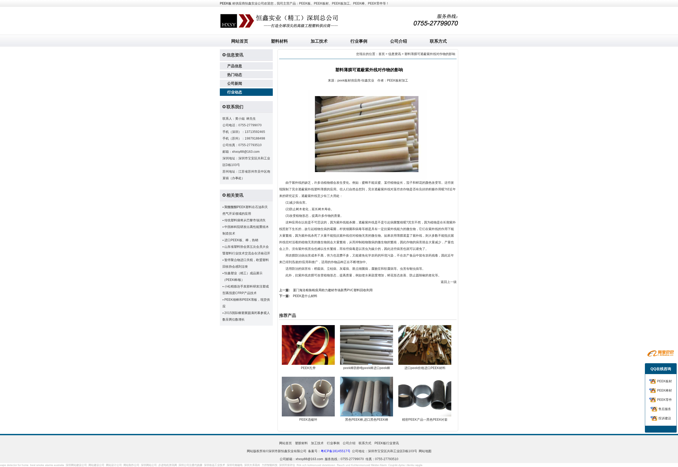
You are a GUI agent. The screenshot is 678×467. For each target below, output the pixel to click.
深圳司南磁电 (235, 465)
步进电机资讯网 (167, 465)
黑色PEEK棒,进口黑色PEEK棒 (366, 419)
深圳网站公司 (149, 465)
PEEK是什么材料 (305, 296)
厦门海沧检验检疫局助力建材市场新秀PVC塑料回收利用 (333, 290)
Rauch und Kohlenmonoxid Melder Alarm (362, 465)
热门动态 (234, 75)
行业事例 (358, 41)
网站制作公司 (131, 465)
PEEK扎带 (308, 368)
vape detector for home (14, 465)
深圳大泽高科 (252, 465)
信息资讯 (394, 54)
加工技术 (319, 41)
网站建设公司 (96, 465)
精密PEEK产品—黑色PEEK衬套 (425, 419)
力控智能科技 (270, 465)
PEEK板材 (664, 381)
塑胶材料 (301, 443)
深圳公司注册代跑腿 (190, 465)
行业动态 (234, 92)
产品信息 (234, 66)
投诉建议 (664, 418)
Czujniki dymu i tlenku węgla (405, 465)
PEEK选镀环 (308, 419)
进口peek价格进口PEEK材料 (424, 368)
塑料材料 (279, 41)
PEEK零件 (664, 400)
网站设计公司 (114, 465)
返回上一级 (449, 282)
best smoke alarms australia (47, 465)
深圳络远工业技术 (214, 465)
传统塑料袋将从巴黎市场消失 (245, 220)
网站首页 (239, 41)
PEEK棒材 (664, 390)
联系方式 (438, 41)
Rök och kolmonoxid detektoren (316, 465)
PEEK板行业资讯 (386, 443)
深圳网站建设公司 (76, 465)
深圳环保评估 (287, 465)
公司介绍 (398, 41)
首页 (381, 54)
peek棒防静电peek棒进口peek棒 (366, 368)
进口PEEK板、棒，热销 (241, 240)
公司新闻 (234, 83)
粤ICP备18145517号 (335, 451)
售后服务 (664, 409)
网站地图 (425, 451)
